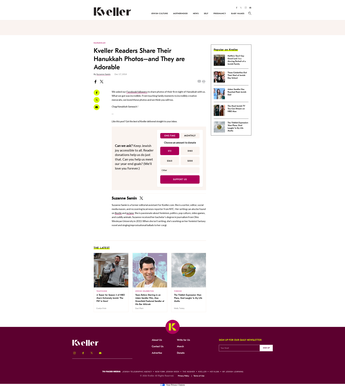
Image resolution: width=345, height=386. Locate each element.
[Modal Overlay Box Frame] (172, 193)
